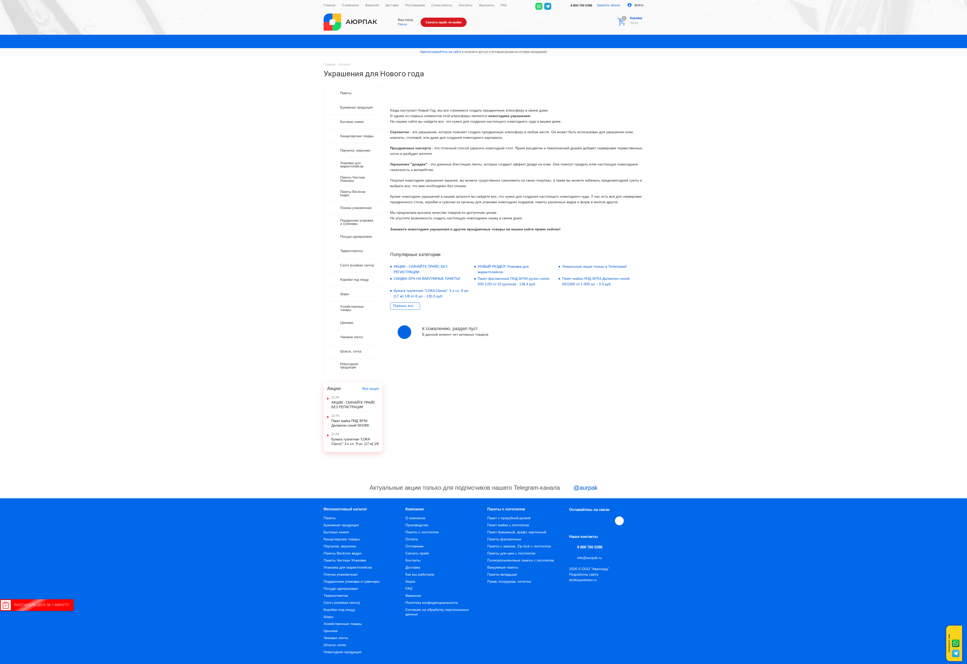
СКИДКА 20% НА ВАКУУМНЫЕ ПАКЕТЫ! (427, 278)
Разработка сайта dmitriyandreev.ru (583, 577)
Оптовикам (414, 546)
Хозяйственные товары (343, 624)
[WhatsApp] (538, 6)
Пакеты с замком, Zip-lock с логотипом (519, 546)
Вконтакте (573, 520)
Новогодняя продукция (343, 652)
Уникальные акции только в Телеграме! (594, 266)
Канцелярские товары (342, 539)
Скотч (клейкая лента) (342, 603)
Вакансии (413, 595)
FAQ (408, 588)
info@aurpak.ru (589, 558)
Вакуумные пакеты (502, 567)
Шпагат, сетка (335, 645)
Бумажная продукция (341, 525)
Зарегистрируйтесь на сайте (440, 52)
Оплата (411, 539)
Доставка (412, 567)
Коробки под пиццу (339, 610)
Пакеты (330, 518)
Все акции (370, 389)
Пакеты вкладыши (502, 574)
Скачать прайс (417, 553)
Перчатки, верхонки (340, 546)
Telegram (585, 520)
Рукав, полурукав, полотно (509, 581)
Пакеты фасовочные (504, 539)
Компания (414, 509)
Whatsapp (955, 643)
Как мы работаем (419, 574)
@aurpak (585, 487)
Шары (328, 617)
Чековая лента (336, 638)
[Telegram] (547, 6)
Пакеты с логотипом (422, 532)
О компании (415, 518)
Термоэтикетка (336, 595)
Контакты (413, 560)
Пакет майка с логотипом (508, 525)
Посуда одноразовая (341, 588)
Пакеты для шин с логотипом (511, 553)
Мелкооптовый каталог (345, 509)
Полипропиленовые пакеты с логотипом (520, 560)
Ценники (331, 631)
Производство (416, 525)
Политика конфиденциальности (431, 603)
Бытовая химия (336, 532)
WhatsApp (608, 520)
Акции (410, 581)
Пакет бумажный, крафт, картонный (516, 532)
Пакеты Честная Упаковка (345, 560)
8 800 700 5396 (581, 5)
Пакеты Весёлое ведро (343, 553)
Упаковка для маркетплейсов (348, 567)
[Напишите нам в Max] (955, 633)
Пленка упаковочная (341, 574)
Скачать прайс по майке (444, 22)
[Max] (556, 6)
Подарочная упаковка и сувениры (351, 581)
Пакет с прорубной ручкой (509, 518)
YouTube (596, 520)
